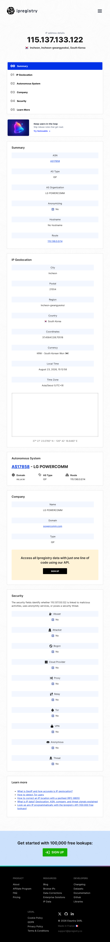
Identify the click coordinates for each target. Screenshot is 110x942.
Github (77, 897)
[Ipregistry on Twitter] (60, 914)
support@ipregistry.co (70, 931)
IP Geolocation (21, 75)
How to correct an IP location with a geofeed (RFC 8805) (48, 798)
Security (18, 101)
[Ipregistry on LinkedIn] (72, 914)
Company (19, 92)
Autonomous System (25, 83)
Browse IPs (49, 888)
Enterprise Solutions (54, 897)
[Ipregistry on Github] (66, 914)
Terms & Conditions (38, 930)
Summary (19, 66)
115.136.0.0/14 (55, 241)
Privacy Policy (35, 926)
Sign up (55, 571)
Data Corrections (52, 893)
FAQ (15, 893)
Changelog (79, 884)
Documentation (82, 893)
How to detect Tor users (30, 794)
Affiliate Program (22, 888)
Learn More (20, 109)
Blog (45, 884)
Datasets (78, 888)
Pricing (16, 897)
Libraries (78, 901)
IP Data (47, 901)
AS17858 (55, 161)
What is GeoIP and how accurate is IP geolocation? (45, 791)
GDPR (31, 922)
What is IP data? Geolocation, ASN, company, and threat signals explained (57, 801)
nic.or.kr (20, 479)
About (16, 884)
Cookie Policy (35, 917)
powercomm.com (52, 526)
